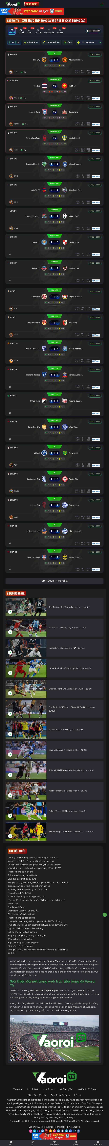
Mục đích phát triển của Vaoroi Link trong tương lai (31, 861)
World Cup (13, 904)
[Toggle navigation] (101, 4)
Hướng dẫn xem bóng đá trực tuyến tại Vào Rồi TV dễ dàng (35, 921)
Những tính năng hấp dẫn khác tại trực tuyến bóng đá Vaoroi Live (38, 925)
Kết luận (11, 953)
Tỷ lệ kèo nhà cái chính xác (20, 946)
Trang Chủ (18, 1089)
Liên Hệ (77, 1095)
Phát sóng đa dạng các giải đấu (22, 875)
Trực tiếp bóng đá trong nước (21, 918)
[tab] (12, 31)
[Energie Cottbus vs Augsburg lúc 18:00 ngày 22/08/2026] (54, 322)
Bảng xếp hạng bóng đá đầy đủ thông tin (27, 935)
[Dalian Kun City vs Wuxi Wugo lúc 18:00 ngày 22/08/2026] (54, 427)
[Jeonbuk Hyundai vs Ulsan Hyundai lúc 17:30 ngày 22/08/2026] (54, 164)
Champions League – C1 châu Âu (23, 911)
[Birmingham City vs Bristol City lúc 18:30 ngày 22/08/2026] (54, 479)
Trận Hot (32, 42)
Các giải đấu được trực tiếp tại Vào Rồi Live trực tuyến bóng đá (36, 900)
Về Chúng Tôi (66, 1089)
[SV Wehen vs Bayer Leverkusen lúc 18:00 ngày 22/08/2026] (54, 296)
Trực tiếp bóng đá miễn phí (20, 872)
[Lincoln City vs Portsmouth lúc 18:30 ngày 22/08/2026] (54, 505)
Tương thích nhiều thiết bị (19, 893)
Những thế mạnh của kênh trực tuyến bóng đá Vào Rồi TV (34, 868)
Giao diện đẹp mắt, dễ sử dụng (22, 879)
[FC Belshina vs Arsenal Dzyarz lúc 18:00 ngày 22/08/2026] (54, 400)
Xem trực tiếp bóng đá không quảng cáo (26, 896)
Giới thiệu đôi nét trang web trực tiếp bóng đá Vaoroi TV (33, 857)
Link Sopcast (49, 1089)
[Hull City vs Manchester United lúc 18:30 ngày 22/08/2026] (54, 59)
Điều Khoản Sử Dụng (86, 1089)
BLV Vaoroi (52, 42)
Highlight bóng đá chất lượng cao (23, 942)
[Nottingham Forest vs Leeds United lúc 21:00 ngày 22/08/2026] (54, 138)
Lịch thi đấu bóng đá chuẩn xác (22, 932)
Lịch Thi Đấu (33, 1089)
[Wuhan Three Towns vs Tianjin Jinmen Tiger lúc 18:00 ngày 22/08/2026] (54, 348)
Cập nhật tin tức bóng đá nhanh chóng (25, 928)
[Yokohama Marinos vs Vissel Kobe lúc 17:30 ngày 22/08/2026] (54, 216)
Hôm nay (72, 42)
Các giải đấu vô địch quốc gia (21, 914)
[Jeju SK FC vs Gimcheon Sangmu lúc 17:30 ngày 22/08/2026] (54, 190)
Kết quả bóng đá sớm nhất (20, 939)
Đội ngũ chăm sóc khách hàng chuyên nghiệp (29, 886)
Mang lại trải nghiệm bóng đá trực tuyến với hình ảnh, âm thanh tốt (38, 882)
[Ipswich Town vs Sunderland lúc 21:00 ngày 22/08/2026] (54, 112)
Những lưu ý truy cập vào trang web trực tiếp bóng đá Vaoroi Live (38, 950)
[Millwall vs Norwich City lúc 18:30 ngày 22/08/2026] (54, 453)
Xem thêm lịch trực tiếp (53, 581)
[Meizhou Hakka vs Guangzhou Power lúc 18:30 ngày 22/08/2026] (54, 557)
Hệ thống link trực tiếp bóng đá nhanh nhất (27, 889)
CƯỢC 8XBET (31, 4)
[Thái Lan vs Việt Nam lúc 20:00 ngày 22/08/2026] (54, 85)
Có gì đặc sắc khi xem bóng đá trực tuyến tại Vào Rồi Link (34, 865)
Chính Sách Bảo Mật (37, 1095)
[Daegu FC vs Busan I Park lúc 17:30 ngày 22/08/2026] (54, 242)
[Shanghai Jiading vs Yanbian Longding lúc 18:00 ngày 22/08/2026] (54, 374)
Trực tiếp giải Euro (16, 907)
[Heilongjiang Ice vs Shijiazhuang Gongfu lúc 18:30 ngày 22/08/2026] (54, 531)
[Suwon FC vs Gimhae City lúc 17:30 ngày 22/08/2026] (54, 268)
